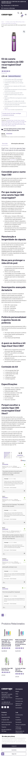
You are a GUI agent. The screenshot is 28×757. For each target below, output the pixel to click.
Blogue (17, 691)
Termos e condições (21, 724)
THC (18, 441)
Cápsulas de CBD (5, 717)
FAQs (17, 693)
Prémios (18, 717)
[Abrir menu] (26, 14)
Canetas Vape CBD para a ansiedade (9, 123)
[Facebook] (2, 707)
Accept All (14, 746)
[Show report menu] (24, 491)
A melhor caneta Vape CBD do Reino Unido (15, 21)
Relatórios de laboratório (19, 704)
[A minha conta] (21, 13)
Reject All (14, 753)
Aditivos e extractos (6, 722)
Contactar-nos (19, 701)
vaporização (13, 159)
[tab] (4, 143)
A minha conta (19, 714)
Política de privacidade (18, 727)
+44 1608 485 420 (5, 702)
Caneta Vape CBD (5, 724)
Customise (14, 750)
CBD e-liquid (7, 109)
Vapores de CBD (20, 123)
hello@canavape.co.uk (7, 703)
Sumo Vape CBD (22, 121)
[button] (24, 31)
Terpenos (3, 727)
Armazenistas (19, 698)
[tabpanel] (14, 296)
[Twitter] (5, 707)
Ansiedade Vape (10, 120)
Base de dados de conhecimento (20, 731)
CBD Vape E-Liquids (15, 121)
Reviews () (4, 73)
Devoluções (18, 722)
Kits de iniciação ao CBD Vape (6, 730)
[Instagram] (8, 707)
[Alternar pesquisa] (18, 13)
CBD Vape (8, 121)
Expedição (18, 719)
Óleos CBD (4, 714)
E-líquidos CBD (5, 719)
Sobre (17, 696)
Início (2, 21)
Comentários (19, 707)
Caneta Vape (4, 124)
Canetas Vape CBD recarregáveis (8, 23)
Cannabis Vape (17, 120)
